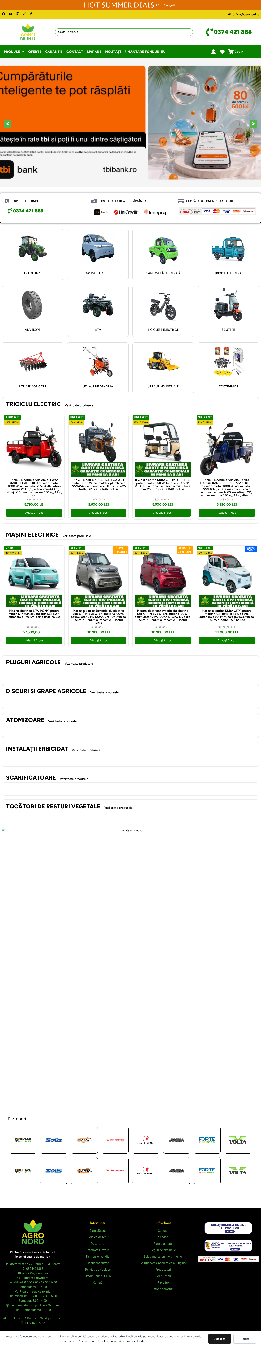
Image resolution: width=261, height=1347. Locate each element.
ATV (98, 330)
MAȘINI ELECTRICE (97, 273)
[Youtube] (10, 13)
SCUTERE (228, 330)
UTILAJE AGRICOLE (32, 386)
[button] (14, 51)
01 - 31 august (165, 5)
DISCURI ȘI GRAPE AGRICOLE (46, 691)
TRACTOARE (32, 273)
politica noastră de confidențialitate (124, 1341)
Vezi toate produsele (79, 405)
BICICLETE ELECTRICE (163, 330)
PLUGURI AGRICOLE (33, 662)
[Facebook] (3, 13)
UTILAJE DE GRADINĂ (98, 386)
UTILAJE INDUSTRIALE (163, 386)
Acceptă (219, 1339)
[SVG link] (228, 1228)
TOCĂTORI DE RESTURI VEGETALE (53, 806)
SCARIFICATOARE (31, 777)
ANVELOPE (32, 330)
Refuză (245, 1339)
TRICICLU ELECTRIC (228, 273)
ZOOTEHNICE (228, 386)
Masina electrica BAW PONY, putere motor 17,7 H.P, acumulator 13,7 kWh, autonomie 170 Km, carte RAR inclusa (34, 614)
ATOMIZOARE (25, 719)
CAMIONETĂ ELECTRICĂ (163, 273)
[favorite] (222, 51)
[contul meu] (213, 51)
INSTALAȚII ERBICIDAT (37, 748)
